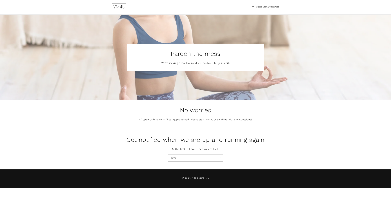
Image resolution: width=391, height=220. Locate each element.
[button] (266, 7)
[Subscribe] (219, 157)
